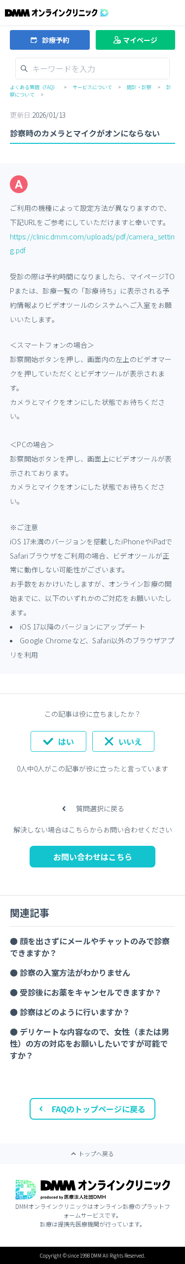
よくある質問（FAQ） (34, 87)
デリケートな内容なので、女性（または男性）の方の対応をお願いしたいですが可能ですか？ (89, 1043)
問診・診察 (139, 87)
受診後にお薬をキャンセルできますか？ (91, 992)
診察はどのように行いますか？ (75, 1012)
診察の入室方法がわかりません (75, 972)
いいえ (130, 741)
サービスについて (92, 87)
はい (66, 741)
